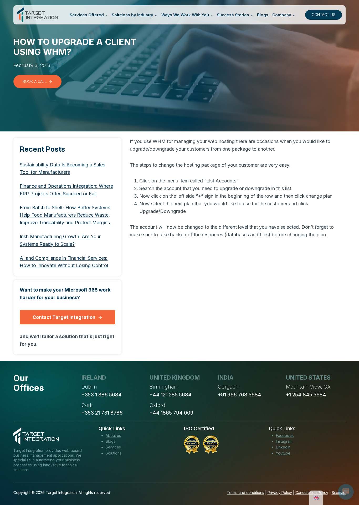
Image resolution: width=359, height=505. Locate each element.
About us (113, 435)
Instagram (284, 441)
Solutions (113, 453)
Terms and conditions (245, 492)
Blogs (262, 14)
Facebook (285, 435)
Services (113, 447)
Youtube (283, 453)
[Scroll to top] (345, 481)
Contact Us (323, 14)
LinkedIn (283, 447)
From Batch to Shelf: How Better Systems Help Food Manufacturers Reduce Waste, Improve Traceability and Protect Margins (65, 215)
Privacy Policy (280, 492)
